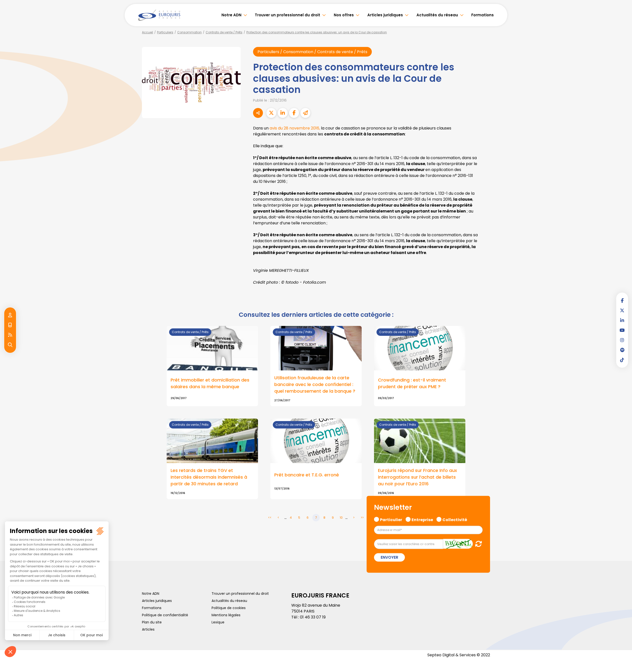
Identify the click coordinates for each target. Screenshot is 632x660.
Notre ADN (231, 15)
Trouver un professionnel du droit (287, 15)
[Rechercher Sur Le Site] (10, 345)
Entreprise (422, 519)
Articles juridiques (385, 15)
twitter (622, 310)
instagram (622, 340)
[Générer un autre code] (477, 543)
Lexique (218, 622)
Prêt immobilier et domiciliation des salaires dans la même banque (210, 383)
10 (341, 517)
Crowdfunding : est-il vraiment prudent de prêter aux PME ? (412, 383)
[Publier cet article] (271, 113)
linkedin (622, 320)
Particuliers (165, 32)
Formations (482, 15)
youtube (622, 330)
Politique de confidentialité (165, 615)
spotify (622, 350)
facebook (622, 300)
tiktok (622, 360)
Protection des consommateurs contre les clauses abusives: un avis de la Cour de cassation (316, 32)
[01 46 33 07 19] (10, 325)
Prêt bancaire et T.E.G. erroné (306, 475)
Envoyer (389, 557)
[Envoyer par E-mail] (305, 113)
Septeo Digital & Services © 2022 (458, 655)
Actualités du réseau (437, 15)
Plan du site (152, 622)
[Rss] (10, 335)
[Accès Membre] (10, 315)
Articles (148, 629)
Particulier (391, 519)
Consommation (189, 32)
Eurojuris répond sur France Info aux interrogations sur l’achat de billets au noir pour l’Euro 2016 (417, 477)
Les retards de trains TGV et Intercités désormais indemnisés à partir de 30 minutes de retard (209, 477)
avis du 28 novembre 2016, (295, 128)
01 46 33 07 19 (313, 617)
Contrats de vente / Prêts (224, 32)
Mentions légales (226, 615)
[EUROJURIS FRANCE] (159, 15)
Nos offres (344, 15)
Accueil (147, 32)
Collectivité (454, 519)
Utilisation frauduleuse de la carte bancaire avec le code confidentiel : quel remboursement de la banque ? (314, 384)
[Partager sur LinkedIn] (283, 113)
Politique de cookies (229, 607)
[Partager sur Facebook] (294, 113)
